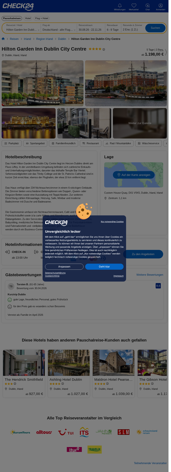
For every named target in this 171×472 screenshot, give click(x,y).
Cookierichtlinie (52, 276)
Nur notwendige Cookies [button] (112, 221)
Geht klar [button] (104, 266)
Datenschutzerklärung (55, 273)
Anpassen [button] (64, 266)
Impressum (119, 276)
